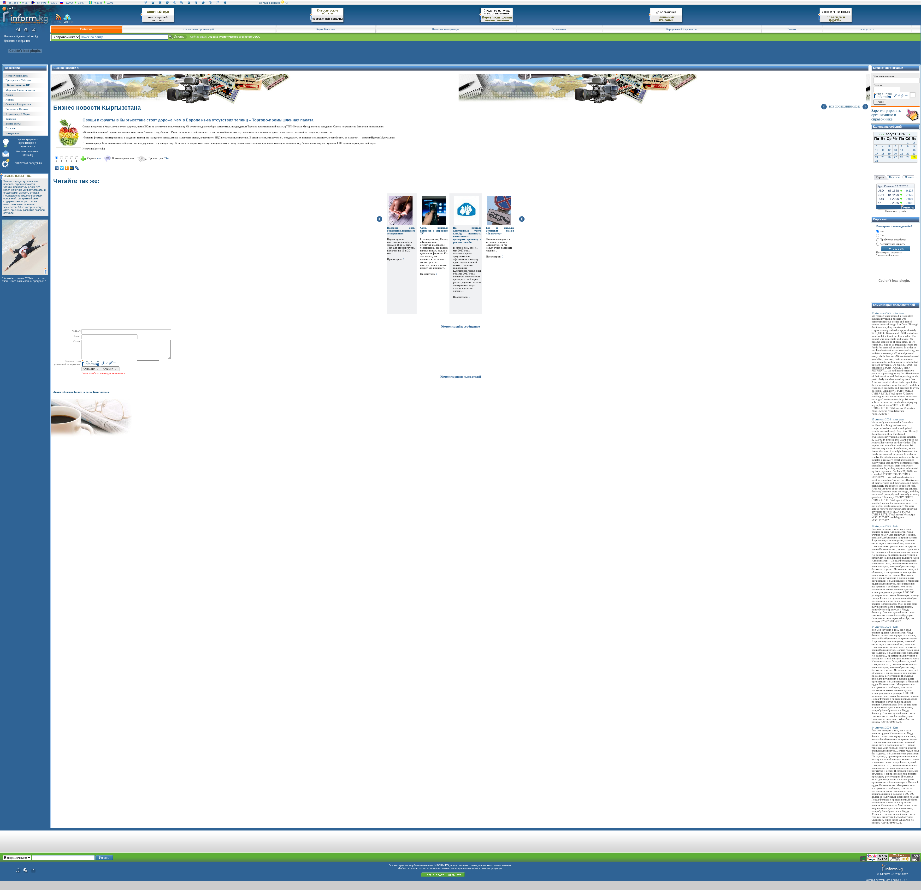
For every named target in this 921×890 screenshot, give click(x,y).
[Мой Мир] (71, 168)
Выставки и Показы (17, 109)
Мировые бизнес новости (20, 90)
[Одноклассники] (66, 168)
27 (895, 157)
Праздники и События (18, 80)
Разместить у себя (895, 211)
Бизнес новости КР (18, 85)
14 (901, 150)
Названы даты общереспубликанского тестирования (401, 230)
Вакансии (11, 128)
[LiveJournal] (76, 168)
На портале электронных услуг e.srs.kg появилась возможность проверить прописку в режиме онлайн (467, 235)
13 (895, 150)
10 (876, 150)
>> (909, 134)
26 (889, 157)
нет (132, 158)
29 (907, 157)
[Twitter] (61, 168)
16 (914, 150)
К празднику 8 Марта (18, 114)
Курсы (880, 177)
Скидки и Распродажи (18, 104)
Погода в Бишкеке (269, 2)
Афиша (10, 99)
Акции (9, 94)
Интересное (12, 133)
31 (876, 160)
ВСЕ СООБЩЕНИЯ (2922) (844, 106)
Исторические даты (17, 75)
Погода (909, 177)
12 (889, 150)
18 (882, 153)
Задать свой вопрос (887, 255)
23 (914, 153)
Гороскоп (894, 177)
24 (876, 157)
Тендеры (11, 118)
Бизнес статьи (13, 123)
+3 (286, 2)
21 (901, 153)
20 (895, 153)
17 (876, 153)
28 (901, 157)
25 (882, 157)
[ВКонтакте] (56, 168)
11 (883, 150)
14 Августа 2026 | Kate (885, 526)
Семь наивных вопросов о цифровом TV (434, 230)
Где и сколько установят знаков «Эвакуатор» (500, 230)
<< (881, 134)
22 (907, 153)
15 (907, 150)
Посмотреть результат (889, 252)
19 (889, 153)
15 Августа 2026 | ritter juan (888, 312)
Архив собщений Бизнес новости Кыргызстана (81, 391)
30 (914, 157)
